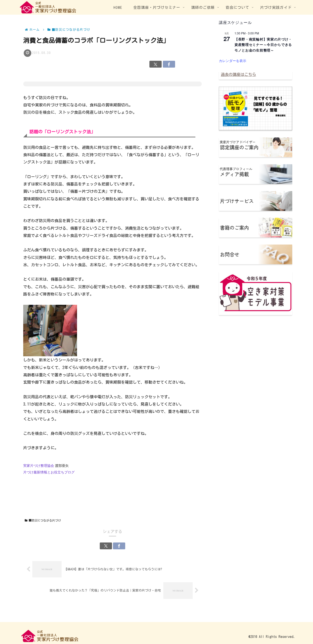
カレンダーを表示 (232, 60)
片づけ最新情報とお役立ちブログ (49, 472)
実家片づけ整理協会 (38, 466)
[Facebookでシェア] (169, 64)
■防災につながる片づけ (45, 520)
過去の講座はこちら (238, 74)
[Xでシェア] (155, 64)
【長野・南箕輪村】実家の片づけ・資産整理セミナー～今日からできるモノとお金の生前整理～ (263, 44)
